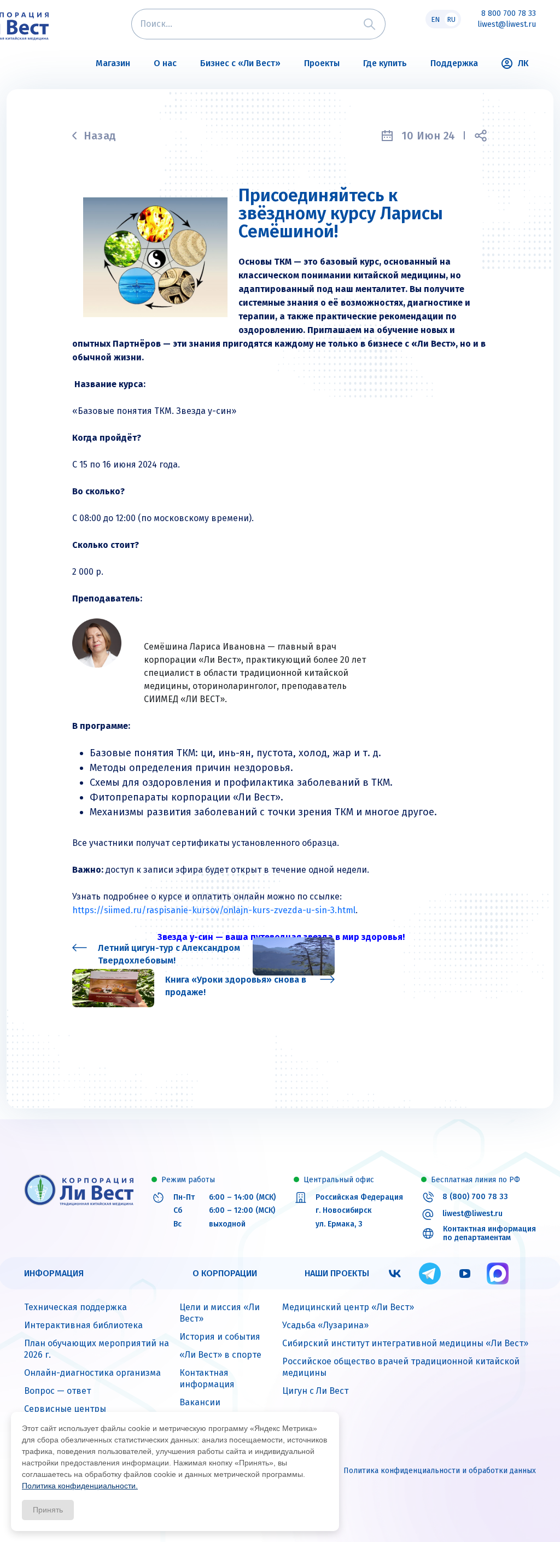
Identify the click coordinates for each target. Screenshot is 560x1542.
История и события (219, 1336)
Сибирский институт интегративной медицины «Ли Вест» (405, 1343)
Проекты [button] (322, 63)
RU (451, 19)
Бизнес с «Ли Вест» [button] (240, 63)
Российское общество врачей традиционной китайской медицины (401, 1367)
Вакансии (199, 1402)
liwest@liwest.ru (506, 24)
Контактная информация (207, 1378)
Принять (48, 1509)
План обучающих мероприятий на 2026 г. (96, 1349)
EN (435, 19)
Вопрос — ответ (57, 1391)
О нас (165, 63)
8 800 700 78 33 (508, 13)
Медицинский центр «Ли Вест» (348, 1307)
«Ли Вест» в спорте (220, 1355)
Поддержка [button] (454, 63)
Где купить (385, 63)
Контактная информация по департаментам (489, 1234)
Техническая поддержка (75, 1307)
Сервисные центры (65, 1409)
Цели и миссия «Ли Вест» (219, 1313)
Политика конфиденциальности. (80, 1485)
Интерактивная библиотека (83, 1325)
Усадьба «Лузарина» (325, 1325)
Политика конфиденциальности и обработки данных (439, 1470)
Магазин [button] (113, 63)
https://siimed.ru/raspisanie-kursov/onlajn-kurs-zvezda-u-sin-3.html (213, 910)
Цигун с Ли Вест (315, 1391)
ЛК (523, 63)
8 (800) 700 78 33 (475, 1197)
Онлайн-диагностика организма (92, 1373)
